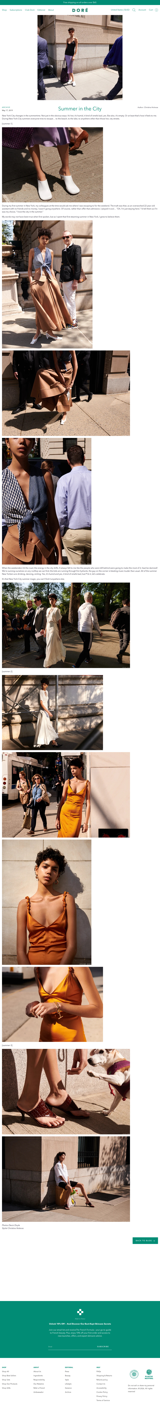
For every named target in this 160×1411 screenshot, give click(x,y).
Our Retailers (39, 1384)
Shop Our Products (9, 1384)
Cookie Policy (102, 1392)
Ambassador (39, 1392)
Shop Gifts (6, 1388)
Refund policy (102, 1380)
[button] (134, 10)
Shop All (5, 1371)
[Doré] (80, 10)
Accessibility (101, 1388)
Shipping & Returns (104, 1375)
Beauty (67, 1375)
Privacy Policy (101, 1396)
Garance (68, 1388)
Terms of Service (103, 1400)
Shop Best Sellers (9, 1375)
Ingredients (38, 1375)
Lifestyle (68, 1384)
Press (67, 1371)
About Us (37, 1371)
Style (67, 1380)
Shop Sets (6, 1380)
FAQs (98, 1371)
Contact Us (100, 1384)
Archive (68, 1392)
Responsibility (39, 1380)
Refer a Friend (39, 1388)
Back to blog (144, 1240)
